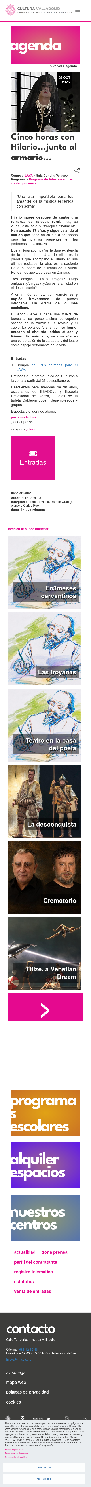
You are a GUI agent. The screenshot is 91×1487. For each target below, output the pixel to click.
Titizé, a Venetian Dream (51, 972)
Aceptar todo (44, 1479)
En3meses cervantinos (58, 591)
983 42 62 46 (28, 1349)
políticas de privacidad (27, 1392)
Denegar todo (44, 1467)
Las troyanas (57, 671)
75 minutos (36, 510)
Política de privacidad (14, 1449)
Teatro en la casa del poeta (51, 744)
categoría (18, 429)
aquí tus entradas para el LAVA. (47, 367)
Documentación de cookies (16, 1453)
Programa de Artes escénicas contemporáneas (42, 181)
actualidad (25, 1252)
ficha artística (21, 493)
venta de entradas (32, 1291)
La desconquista (51, 824)
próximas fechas (23, 417)
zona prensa (55, 1252)
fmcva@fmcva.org (19, 1359)
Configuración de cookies (16, 1456)
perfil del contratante (35, 1262)
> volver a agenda (63, 66)
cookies (13, 1401)
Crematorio (59, 900)
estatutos (24, 1281)
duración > (19, 510)
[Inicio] (38, 10)
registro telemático (33, 1271)
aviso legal (16, 1372)
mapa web (16, 1382)
